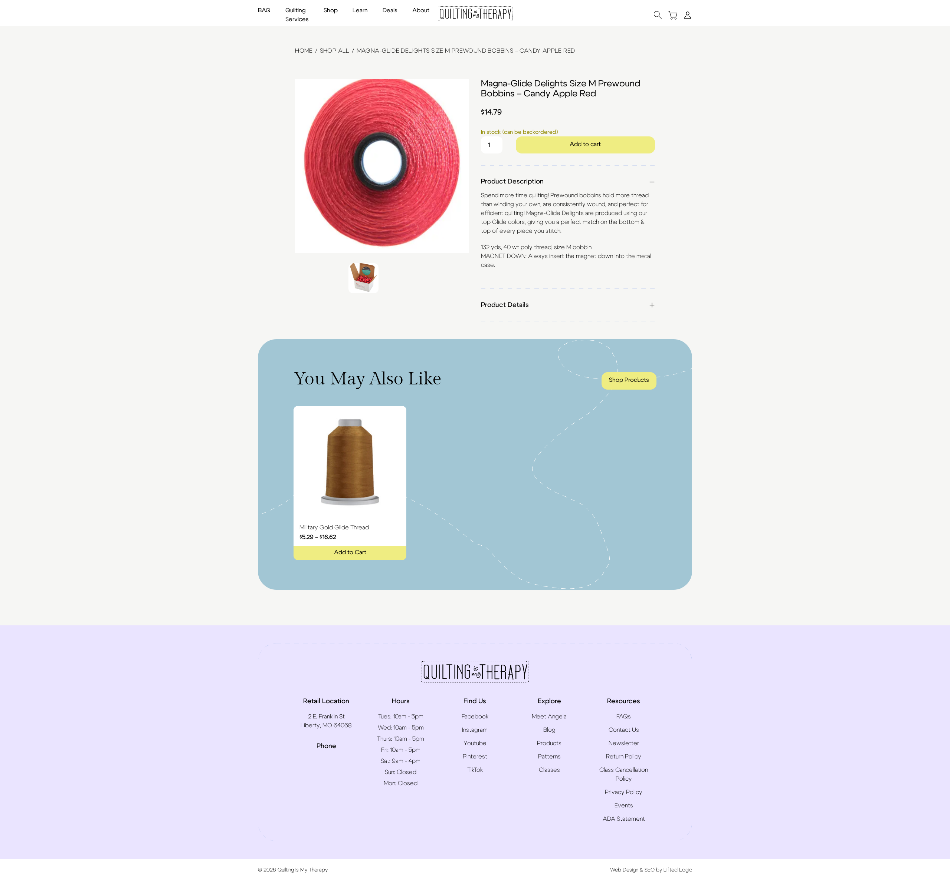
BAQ (264, 10)
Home (304, 51)
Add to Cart (350, 552)
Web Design (624, 870)
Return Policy (623, 757)
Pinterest (475, 757)
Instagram (475, 730)
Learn (360, 10)
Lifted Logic (678, 870)
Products (549, 743)
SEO (650, 870)
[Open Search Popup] (657, 15)
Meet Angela (549, 717)
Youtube (475, 743)
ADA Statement (624, 819)
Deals (390, 10)
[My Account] (687, 15)
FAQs (623, 717)
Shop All (335, 51)
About (420, 10)
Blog (549, 730)
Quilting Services (297, 14)
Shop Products (629, 380)
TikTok (475, 770)
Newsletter (624, 743)
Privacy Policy (623, 792)
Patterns (549, 757)
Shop (331, 10)
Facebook (475, 717)
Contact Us (624, 730)
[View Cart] (672, 15)
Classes (549, 770)
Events (624, 805)
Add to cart (585, 144)
